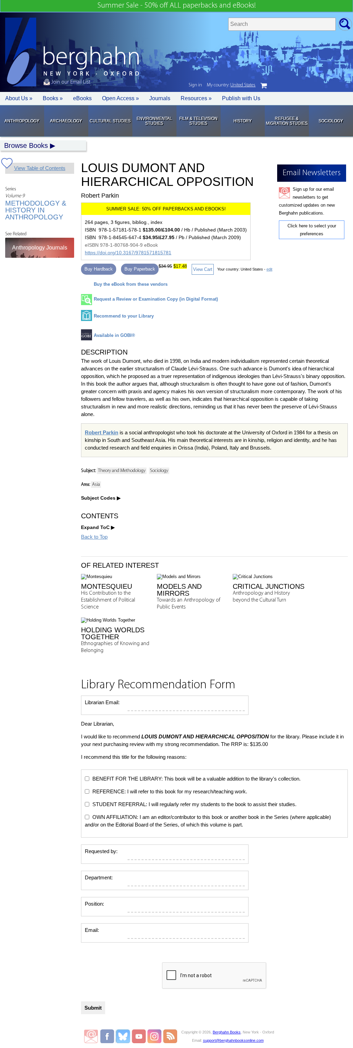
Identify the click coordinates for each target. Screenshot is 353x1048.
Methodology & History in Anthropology (35, 210)
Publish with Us (241, 98)
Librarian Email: (102, 702)
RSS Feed (170, 1036)
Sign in (195, 85)
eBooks (82, 98)
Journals (159, 98)
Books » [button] (53, 98)
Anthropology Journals (39, 248)
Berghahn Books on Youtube (139, 1036)
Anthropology (21, 121)
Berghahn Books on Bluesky (123, 1036)
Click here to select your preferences (312, 229)
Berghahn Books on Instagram (154, 1036)
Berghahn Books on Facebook (108, 1036)
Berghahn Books (227, 1032)
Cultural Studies (110, 121)
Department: (99, 877)
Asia (96, 484)
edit (269, 269)
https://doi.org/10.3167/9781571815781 (128, 252)
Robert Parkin (101, 432)
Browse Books (26, 145)
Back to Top (94, 537)
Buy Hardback (98, 269)
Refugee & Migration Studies (286, 121)
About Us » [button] (18, 98)
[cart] (264, 85)
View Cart (202, 269)
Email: (92, 930)
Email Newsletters (91, 1036)
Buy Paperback (139, 269)
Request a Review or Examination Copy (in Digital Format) (156, 299)
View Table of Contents (39, 168)
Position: (94, 904)
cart (263, 85)
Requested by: (101, 851)
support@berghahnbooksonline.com (233, 1040)
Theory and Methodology (121, 470)
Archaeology (66, 121)
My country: (231, 85)
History (242, 121)
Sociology (331, 121)
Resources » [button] (196, 98)
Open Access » (120, 98)
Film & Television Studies (198, 121)
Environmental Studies (154, 121)
